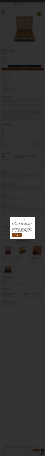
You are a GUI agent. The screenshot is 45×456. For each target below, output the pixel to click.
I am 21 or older (17, 235)
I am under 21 (27, 235)
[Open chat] (42, 453)
